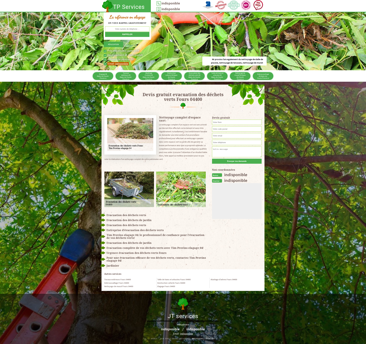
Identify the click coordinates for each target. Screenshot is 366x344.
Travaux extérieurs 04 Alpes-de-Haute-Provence (126, 76)
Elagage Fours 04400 (166, 286)
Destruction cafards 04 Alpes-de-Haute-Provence (171, 76)
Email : (118, 63)
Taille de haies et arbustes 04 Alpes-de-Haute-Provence (217, 76)
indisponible (171, 3)
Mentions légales (203, 339)
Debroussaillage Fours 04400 (116, 283)
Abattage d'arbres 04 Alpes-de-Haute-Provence (149, 76)
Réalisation (113, 44)
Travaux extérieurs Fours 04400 (117, 279)
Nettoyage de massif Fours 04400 (118, 286)
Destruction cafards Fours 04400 (171, 283)
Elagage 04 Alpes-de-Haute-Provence (103, 76)
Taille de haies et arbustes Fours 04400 (174, 279)
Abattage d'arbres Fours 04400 (224, 279)
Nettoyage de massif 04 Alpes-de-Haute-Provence (240, 76)
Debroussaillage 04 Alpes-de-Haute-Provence (263, 76)
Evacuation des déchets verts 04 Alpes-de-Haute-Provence (194, 76)
